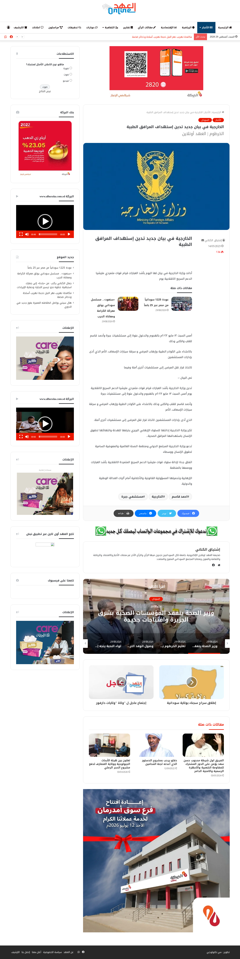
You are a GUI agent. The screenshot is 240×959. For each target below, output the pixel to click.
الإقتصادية (167, 27)
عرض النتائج (45, 91)
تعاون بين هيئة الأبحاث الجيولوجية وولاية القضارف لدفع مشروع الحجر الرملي (109, 764)
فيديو (66, 80)
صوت (66, 74)
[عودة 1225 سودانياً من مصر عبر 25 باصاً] (181, 304)
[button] (45, 221)
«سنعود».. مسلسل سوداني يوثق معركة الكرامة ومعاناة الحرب (44, 275)
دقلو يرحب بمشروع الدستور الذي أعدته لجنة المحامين (159, 762)
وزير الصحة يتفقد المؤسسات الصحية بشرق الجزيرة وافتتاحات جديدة (156, 616)
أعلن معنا (36, 952)
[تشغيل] (69, 234)
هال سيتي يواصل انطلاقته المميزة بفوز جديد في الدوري (44, 304)
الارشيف (19, 27)
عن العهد (69, 952)
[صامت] (27, 234)
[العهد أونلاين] (120, 8)
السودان (205, 120)
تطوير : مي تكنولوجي (218, 952)
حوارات (90, 27)
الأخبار (206, 27)
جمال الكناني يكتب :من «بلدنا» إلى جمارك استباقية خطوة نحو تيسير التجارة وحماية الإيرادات (44, 285)
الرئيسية (223, 27)
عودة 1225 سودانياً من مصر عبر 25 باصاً (50, 267)
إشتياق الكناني (213, 240)
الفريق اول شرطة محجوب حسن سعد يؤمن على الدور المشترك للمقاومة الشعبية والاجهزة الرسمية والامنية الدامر (204, 766)
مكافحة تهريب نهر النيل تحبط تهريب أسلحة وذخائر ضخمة (162, 37)
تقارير (127, 27)
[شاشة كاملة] (21, 234)
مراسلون (54, 27)
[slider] (48, 234)
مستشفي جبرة (132, 496)
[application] (45, 221)
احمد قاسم (180, 496)
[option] (156, 616)
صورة (66, 68)
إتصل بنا (26, 952)
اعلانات (36, 27)
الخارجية (157, 496)
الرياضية (187, 27)
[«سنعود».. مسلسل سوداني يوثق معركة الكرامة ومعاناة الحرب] (128, 304)
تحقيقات (73, 27)
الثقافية (110, 27)
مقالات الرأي (145, 27)
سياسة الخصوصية (52, 952)
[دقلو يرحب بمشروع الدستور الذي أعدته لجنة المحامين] (156, 745)
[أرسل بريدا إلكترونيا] (202, 240)
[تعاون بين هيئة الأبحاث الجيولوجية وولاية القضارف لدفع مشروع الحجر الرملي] (109, 745)
